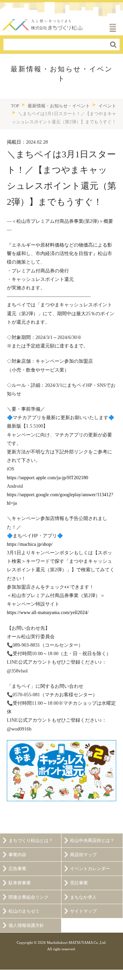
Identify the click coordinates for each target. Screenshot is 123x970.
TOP (15, 105)
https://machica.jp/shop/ (30, 544)
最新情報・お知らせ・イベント (59, 105)
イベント (107, 105)
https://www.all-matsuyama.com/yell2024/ (47, 612)
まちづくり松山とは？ (31, 840)
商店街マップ (83, 854)
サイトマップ (83, 911)
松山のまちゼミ (24, 911)
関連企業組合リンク (29, 897)
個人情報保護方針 (26, 925)
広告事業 (17, 868)
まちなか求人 (83, 897)
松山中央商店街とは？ (92, 840)
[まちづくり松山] (42, 23)
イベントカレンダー (90, 868)
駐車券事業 (20, 883)
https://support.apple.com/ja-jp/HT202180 (47, 477)
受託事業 (79, 883)
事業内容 (17, 854)
